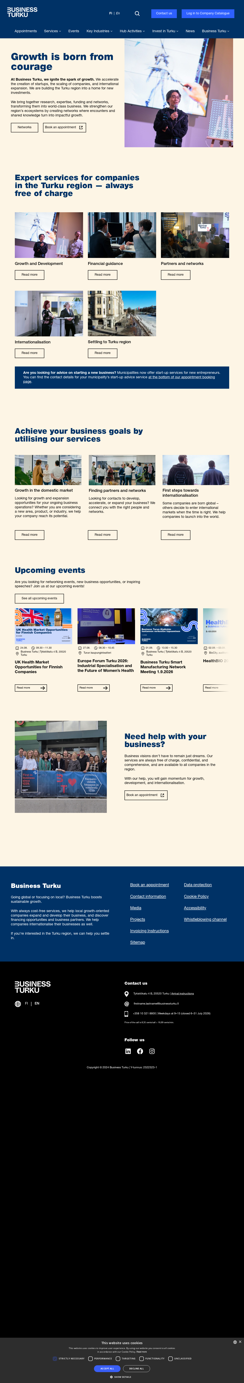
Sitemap (137, 943)
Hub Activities (131, 31)
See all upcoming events (39, 598)
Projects (137, 920)
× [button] (240, 1342)
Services (51, 31)
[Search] (137, 14)
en (118, 13)
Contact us (164, 13)
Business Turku (214, 31)
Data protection (198, 885)
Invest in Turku (164, 31)
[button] (122, 1377)
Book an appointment (60, 127)
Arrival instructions (182, 994)
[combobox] (235, 1342)
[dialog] (122, 1360)
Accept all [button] (107, 1368)
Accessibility (195, 908)
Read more (30, 275)
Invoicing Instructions (149, 931)
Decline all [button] (136, 1368)
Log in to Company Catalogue (208, 13)
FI (26, 1004)
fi (110, 13)
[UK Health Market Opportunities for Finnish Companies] (43, 643)
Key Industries (98, 31)
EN (37, 1004)
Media (135, 908)
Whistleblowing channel (205, 920)
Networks (24, 127)
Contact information (148, 897)
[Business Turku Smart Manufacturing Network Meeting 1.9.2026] (169, 643)
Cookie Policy (196, 897)
